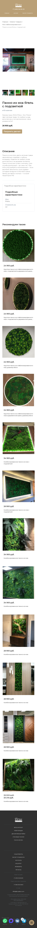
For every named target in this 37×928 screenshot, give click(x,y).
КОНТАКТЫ (18, 860)
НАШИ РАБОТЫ (18, 854)
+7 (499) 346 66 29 (18, 9)
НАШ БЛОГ (18, 863)
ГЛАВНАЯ (6, 13)
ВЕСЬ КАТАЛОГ (18, 827)
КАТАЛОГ (16, 13)
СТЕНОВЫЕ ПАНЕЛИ (18, 837)
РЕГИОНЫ (18, 869)
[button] (32, 60)
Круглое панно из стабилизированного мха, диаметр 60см (18, 366)
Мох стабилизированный (11, 24)
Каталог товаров (16, 22)
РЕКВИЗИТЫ (18, 866)
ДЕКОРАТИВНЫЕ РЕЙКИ (18, 833)
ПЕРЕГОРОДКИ (18, 830)
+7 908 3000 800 (18, 884)
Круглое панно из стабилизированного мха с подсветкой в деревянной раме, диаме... (18, 270)
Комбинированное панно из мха (16, 558)
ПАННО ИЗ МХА (18, 840)
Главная (5, 22)
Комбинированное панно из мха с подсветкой (16, 463)
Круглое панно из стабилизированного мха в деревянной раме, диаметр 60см (18, 414)
